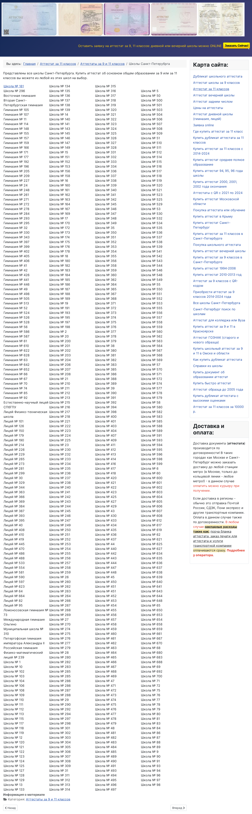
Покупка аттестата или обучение (219, 210)
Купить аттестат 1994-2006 (214, 268)
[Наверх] (245, 807)
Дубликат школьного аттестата (217, 76)
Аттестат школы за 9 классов (216, 83)
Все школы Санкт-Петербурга (216, 303)
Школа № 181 (14, 86)
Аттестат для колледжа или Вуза (219, 320)
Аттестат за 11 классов (211, 89)
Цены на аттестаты (208, 108)
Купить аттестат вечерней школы (219, 251)
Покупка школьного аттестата (217, 245)
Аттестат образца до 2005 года (218, 389)
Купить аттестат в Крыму (213, 216)
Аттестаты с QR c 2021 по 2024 (218, 193)
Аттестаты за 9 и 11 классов (48, 799)
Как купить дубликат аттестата (217, 359)
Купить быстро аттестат (212, 383)
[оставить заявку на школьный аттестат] (236, 46)
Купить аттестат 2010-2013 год (217, 275)
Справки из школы (207, 366)
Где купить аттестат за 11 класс (218, 131)
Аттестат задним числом (213, 101)
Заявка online (203, 125)
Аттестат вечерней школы (213, 95)
